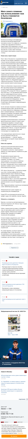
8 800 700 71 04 (19, 3)
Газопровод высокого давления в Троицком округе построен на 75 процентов (12, 263)
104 (9, 408)
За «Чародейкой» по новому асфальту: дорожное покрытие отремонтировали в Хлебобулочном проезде (13, 383)
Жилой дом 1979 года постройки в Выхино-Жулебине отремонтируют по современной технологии (11, 390)
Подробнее (20, 433)
